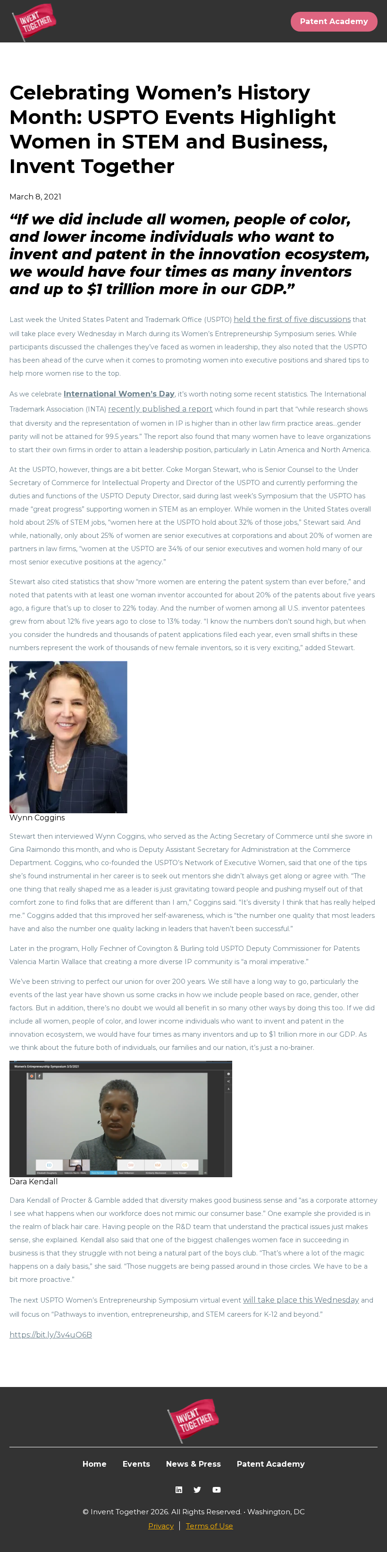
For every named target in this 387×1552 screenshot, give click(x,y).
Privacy (161, 1525)
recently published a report (160, 409)
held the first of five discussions (292, 319)
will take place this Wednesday (301, 1300)
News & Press (193, 1464)
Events (136, 1464)
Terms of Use (209, 1525)
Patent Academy (334, 21)
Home (95, 1464)
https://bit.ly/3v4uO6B (50, 1334)
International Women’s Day (119, 393)
